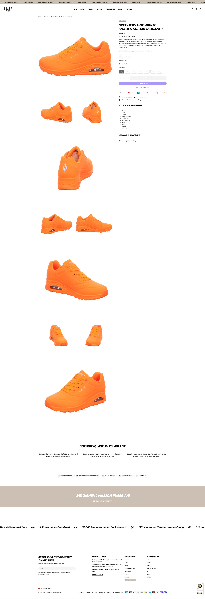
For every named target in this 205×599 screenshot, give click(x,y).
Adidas (149, 559)
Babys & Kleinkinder (130, 568)
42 (160, 72)
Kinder (126, 565)
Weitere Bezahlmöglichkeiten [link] (143, 87)
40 (148, 72)
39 (141, 72)
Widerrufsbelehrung (118, 592)
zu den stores (97, 574)
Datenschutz (89, 592)
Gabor (148, 565)
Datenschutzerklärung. (43, 574)
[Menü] (202, 584)
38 (135, 72)
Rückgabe (102, 592)
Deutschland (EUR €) (46, 588)
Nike (148, 571)
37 (128, 72)
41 (154, 72)
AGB (96, 592)
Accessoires (128, 571)
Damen (46, 16)
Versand (109, 592)
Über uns (127, 574)
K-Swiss (149, 562)
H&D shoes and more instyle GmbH (52, 592)
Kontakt (127, 577)
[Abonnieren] (74, 568)
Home (39, 16)
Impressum (81, 592)
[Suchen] (192, 9)
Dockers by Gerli (151, 568)
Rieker (148, 574)
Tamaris (149, 577)
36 (122, 72)
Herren (126, 562)
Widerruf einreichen (130, 580)
